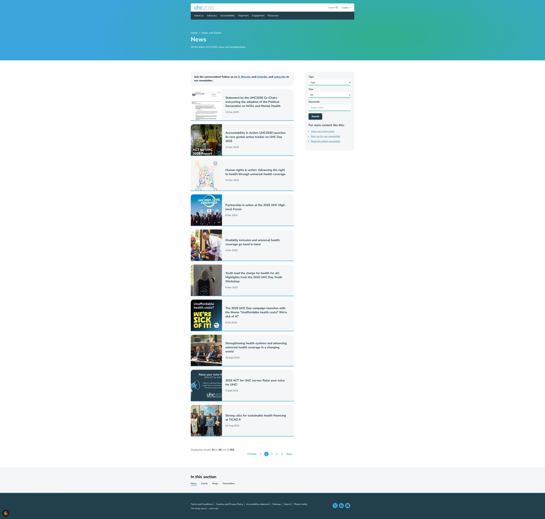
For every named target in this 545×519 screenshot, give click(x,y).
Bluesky (246, 77)
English (345, 7)
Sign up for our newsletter (325, 136)
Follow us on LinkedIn (341, 505)
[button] (6, 513)
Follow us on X (335, 505)
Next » (289, 453)
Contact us (347, 505)
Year (311, 89)
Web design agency (199, 508)
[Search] (336, 7)
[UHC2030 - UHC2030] (204, 7)
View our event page (322, 131)
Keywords (314, 101)
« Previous (251, 453)
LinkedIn (262, 77)
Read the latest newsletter (325, 141)
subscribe (280, 77)
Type (311, 76)
